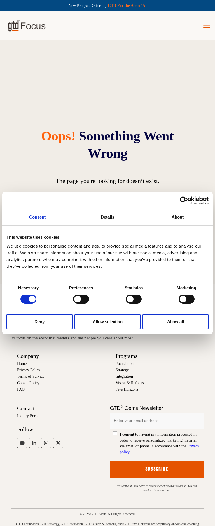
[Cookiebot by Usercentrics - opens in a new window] (184, 200)
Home (22, 363)
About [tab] (178, 217)
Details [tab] (107, 217)
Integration (124, 376)
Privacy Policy (28, 370)
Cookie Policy (28, 383)
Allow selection (108, 321)
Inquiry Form (28, 416)
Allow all (175, 321)
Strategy (122, 370)
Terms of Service (30, 376)
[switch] (81, 299)
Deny (39, 321)
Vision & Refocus (130, 383)
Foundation (125, 363)
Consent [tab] (37, 217)
